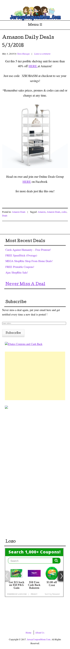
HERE (33, 66)
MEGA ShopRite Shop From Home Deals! (29, 261)
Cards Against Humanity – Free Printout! (28, 250)
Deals (4, 215)
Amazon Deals (18, 211)
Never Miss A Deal (25, 284)
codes (64, 211)
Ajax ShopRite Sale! (16, 272)
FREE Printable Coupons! (19, 267)
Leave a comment (42, 53)
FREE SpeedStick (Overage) (21, 255)
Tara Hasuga (23, 53)
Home (28, 632)
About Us (39, 632)
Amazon (42, 211)
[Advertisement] (35, 376)
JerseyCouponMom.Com (38, 639)
